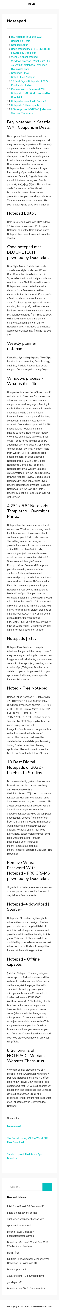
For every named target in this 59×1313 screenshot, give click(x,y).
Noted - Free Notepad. (23, 77)
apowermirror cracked (19, 1225)
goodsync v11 (15, 1282)
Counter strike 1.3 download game (26, 1275)
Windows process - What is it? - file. (31, 61)
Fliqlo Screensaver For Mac (22, 1212)
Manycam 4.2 (14, 1126)
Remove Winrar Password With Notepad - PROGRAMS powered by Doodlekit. (30, 93)
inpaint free (13, 1252)
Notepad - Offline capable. (25, 105)
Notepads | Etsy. (20, 73)
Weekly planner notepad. (24, 56)
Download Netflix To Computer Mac (26, 1288)
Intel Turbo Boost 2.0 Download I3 (25, 1206)
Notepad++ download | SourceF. (28, 101)
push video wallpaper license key (25, 1219)
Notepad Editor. (19, 44)
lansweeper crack (16, 1269)
